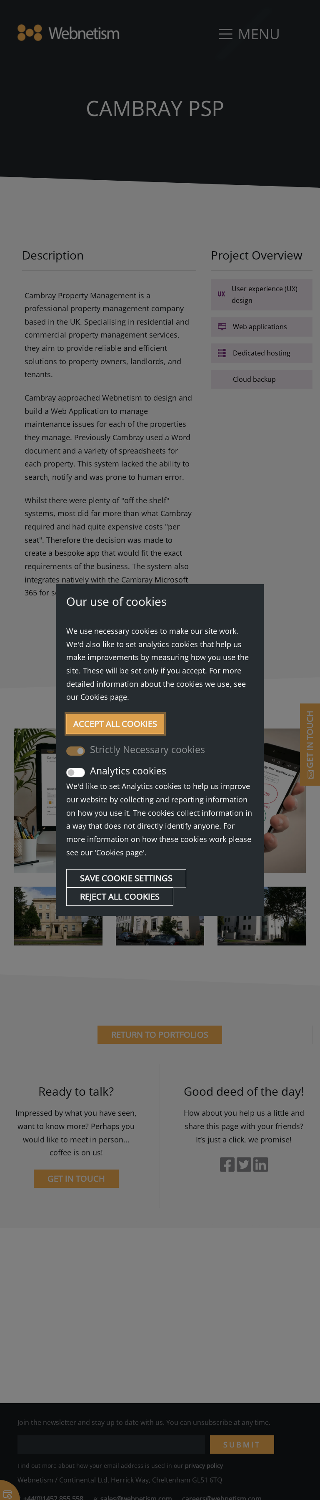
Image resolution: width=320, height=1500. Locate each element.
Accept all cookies (115, 723)
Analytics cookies (128, 770)
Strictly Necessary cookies (147, 749)
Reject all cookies (120, 896)
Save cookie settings (126, 878)
